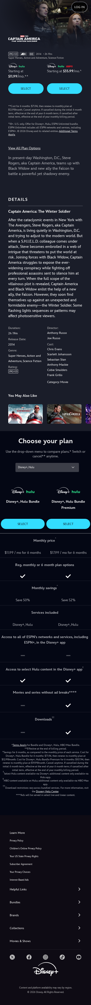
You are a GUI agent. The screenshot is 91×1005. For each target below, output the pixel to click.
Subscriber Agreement (21, 864)
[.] (12, 957)
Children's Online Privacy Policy (25, 848)
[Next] (83, 413)
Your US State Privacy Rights (24, 856)
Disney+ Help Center (47, 791)
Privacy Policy (16, 840)
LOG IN (79, 7)
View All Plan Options (24, 148)
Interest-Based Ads (19, 880)
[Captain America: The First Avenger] (64, 414)
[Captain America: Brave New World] (25, 414)
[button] (45, 889)
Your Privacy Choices (20, 872)
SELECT (26, 88)
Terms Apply (19, 745)
